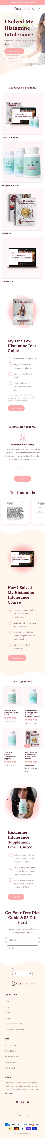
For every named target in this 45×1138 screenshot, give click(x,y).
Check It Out (17, 658)
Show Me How (14, 51)
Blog (7, 1007)
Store (7, 1001)
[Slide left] (17, 468)
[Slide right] (28, 468)
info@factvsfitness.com (14, 1029)
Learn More (23, 478)
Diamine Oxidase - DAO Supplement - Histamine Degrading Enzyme (32, 713)
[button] (5, 9)
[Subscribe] (37, 948)
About (7, 1012)
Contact (8, 1018)
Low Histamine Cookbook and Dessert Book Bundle (31, 756)
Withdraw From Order (13, 1024)
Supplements (9, 185)
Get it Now (16, 408)
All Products (8, 137)
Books (5, 233)
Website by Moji (11, 1068)
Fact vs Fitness (25, 1133)
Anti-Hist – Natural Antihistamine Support (10, 756)
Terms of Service (11, 1057)
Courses (6, 281)
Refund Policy (10, 1051)
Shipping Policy (11, 1045)
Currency (15, 969)
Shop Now (12, 58)
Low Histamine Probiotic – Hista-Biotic (11, 712)
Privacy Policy (10, 1062)
